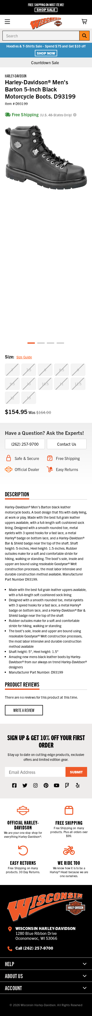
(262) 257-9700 (25, 444)
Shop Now (46, 53)
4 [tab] (60, 343)
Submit (76, 772)
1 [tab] (31, 343)
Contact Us (66, 444)
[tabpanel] (46, 157)
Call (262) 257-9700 (34, 947)
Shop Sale (46, 10)
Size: (18, 356)
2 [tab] (41, 343)
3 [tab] (50, 343)
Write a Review (24, 710)
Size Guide (24, 357)
